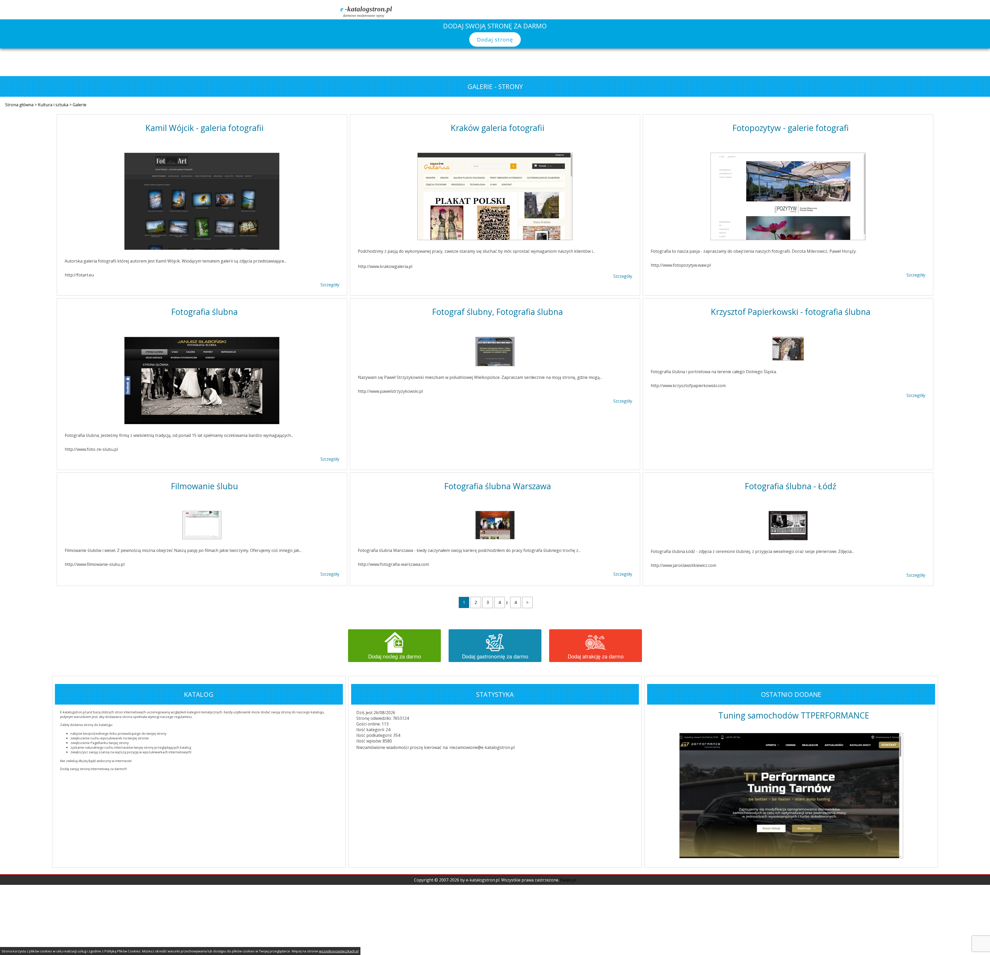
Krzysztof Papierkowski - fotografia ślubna (790, 311)
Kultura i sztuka (53, 105)
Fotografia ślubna (204, 311)
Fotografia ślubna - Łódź (790, 486)
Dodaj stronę (495, 39)
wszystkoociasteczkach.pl (339, 951)
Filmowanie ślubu (204, 486)
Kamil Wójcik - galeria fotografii (204, 127)
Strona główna (20, 105)
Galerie (79, 105)
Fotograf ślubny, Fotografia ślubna (497, 311)
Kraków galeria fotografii (497, 127)
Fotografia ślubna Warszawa (497, 486)
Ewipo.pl (568, 795)
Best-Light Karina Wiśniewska (793, 715)
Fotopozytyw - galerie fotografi (790, 127)
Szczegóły (329, 285)
